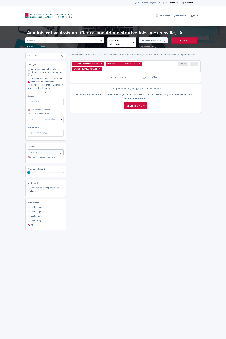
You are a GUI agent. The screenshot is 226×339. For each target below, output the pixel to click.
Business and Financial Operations (46, 78)
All (32, 224)
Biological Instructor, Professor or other (45, 74)
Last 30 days (36, 220)
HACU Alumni (34, 127)
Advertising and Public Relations (46, 69)
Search (184, 40)
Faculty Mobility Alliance (39, 113)
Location (32, 146)
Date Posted (33, 202)
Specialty (32, 96)
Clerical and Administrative (43, 81)
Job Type (32, 64)
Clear (194, 63)
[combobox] (121, 42)
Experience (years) (36, 169)
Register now (136, 105)
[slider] (28, 172)
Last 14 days (36, 215)
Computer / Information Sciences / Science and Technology (45, 86)
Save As (183, 63)
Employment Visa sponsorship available (43, 189)
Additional (33, 183)
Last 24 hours (37, 207)
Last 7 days (36, 211)
